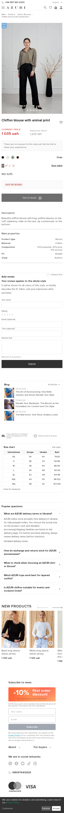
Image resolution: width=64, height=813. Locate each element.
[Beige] (8, 157)
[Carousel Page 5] (37, 110)
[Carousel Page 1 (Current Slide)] (24, 110)
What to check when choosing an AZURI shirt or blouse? (29, 564)
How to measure (12, 489)
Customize (7, 808)
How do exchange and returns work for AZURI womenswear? (30, 552)
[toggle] (57, 2)
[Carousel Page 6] (40, 110)
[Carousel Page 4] (33, 110)
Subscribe (32, 726)
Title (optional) (8, 328)
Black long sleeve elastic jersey (11, 652)
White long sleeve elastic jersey (39, 652)
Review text (7, 338)
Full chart (56, 447)
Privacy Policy (14, 735)
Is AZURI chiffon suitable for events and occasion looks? (27, 589)
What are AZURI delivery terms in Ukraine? (28, 513)
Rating (4, 311)
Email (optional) (8, 319)
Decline (46, 808)
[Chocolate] (17, 157)
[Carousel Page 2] (27, 110)
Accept (56, 808)
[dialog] (32, 805)
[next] (57, 608)
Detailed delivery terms (16, 541)
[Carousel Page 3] (30, 110)
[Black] (3, 157)
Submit (32, 364)
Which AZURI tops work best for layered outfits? (27, 577)
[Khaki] (12, 157)
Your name (6, 300)
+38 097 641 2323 (15, 2)
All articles (54, 384)
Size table (56, 165)
